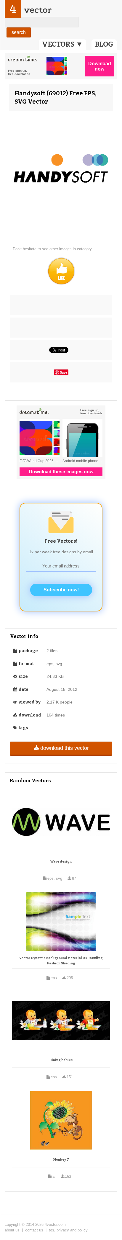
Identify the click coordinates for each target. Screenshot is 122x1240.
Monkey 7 (61, 1160)
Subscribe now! (61, 589)
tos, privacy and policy (68, 1230)
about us (12, 1230)
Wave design (61, 861)
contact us (34, 1230)
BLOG (104, 44)
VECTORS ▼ (62, 44)
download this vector (64, 748)
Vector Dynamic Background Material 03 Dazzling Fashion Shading (61, 960)
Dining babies (61, 1060)
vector (38, 10)
